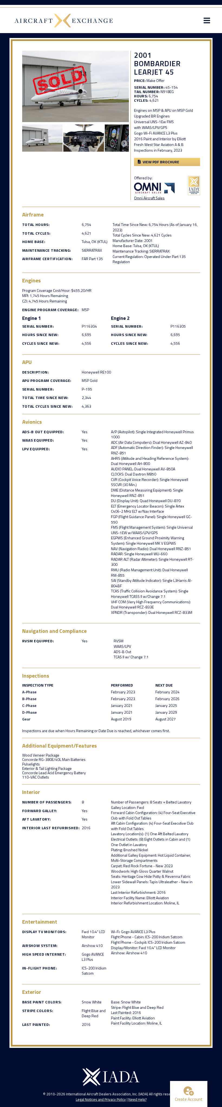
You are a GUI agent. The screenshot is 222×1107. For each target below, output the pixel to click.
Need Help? (137, 1099)
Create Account (189, 1099)
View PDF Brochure (161, 162)
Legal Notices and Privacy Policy (101, 1099)
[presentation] (124, 143)
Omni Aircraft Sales (149, 198)
